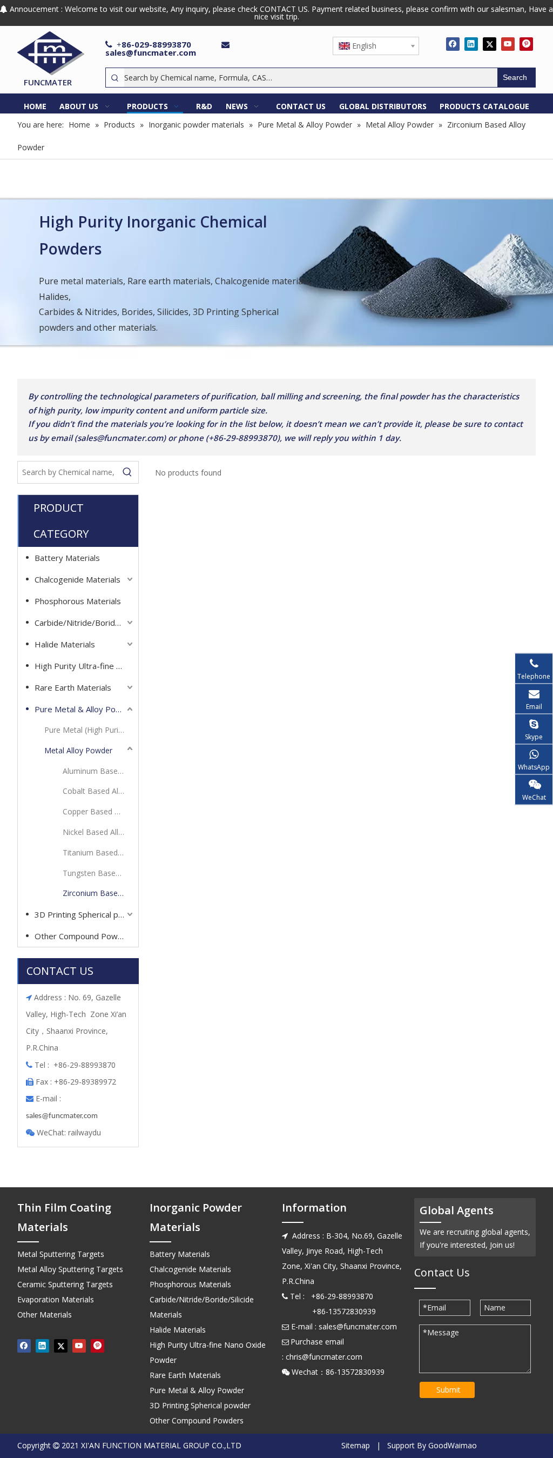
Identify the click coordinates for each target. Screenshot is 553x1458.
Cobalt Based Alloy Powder (99, 791)
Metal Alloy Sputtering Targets (70, 1269)
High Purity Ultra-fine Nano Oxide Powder (85, 665)
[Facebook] (453, 44)
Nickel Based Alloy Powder (99, 832)
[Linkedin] (471, 44)
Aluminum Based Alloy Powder (99, 771)
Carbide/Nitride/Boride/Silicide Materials (85, 622)
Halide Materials (65, 644)
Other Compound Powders (85, 936)
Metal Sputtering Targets (60, 1254)
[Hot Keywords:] (127, 472)
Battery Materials (67, 557)
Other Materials (44, 1314)
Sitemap (355, 1445)
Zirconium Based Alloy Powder (99, 893)
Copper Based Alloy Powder (99, 811)
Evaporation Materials (55, 1299)
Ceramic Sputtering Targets (65, 1284)
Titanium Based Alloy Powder (99, 852)
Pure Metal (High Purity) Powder (89, 730)
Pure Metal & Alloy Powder (85, 709)
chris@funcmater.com (324, 1357)
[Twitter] (489, 44)
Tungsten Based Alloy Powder (99, 873)
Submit (448, 1390)
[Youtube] (508, 44)
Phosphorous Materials (78, 601)
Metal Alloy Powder (78, 750)
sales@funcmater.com (150, 52)
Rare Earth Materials (73, 687)
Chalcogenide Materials (77, 579)
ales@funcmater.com (63, 1116)
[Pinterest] (526, 44)
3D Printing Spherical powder (85, 914)
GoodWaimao (452, 1445)
